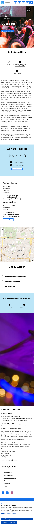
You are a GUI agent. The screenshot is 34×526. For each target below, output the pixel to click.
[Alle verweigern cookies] (25, 519)
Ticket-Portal (20, 418)
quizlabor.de (14, 139)
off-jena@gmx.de (12, 197)
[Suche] (23, 2)
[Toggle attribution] (32, 261)
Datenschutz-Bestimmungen (8, 513)
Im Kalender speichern (17, 168)
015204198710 (10, 212)
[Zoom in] (2, 229)
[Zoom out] (2, 232)
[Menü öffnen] (27, 2)
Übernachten (7, 483)
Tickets (5, 486)
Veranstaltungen (8, 472)
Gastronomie (7, 480)
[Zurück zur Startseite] (5, 2)
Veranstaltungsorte (8, 475)
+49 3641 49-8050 (9, 423)
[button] (15, 2)
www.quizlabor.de (14, 216)
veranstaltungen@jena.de (9, 460)
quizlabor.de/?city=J (15, 199)
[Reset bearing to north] (2, 234)
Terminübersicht (20, 66)
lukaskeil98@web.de (13, 214)
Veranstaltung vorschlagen (10, 478)
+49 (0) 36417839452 (12, 195)
